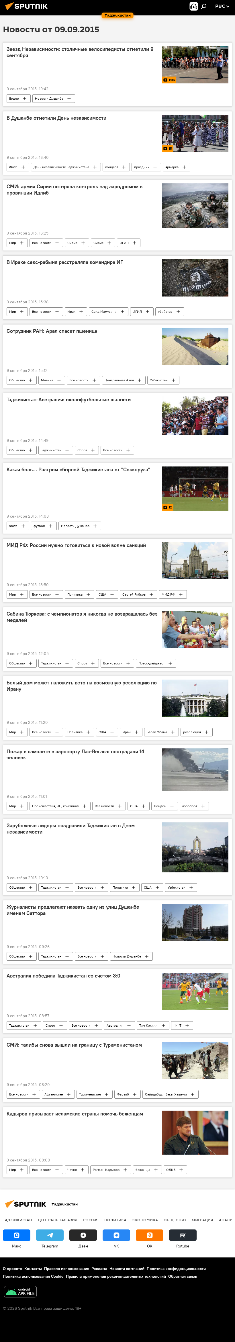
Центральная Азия (119, 380)
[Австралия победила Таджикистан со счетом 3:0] (195, 992)
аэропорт (189, 806)
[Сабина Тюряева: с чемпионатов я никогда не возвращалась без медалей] (195, 629)
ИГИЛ (124, 243)
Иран (126, 732)
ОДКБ (170, 1169)
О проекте (12, 1268)
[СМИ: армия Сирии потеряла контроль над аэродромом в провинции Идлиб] (195, 205)
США (102, 594)
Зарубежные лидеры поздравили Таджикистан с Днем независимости (71, 828)
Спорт (82, 450)
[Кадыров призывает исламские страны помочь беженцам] (195, 1133)
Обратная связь (182, 1276)
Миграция (202, 1219)
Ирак (71, 311)
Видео (14, 98)
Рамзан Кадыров (106, 1169)
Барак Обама (157, 732)
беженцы (143, 1169)
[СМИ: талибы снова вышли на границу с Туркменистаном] (195, 1060)
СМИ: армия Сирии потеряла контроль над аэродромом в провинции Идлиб (74, 189)
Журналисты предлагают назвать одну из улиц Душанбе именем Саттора (73, 910)
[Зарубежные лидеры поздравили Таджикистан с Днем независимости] (195, 847)
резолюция (192, 732)
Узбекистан (159, 380)
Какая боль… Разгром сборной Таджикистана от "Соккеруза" (78, 469)
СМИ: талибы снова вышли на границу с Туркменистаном (74, 1045)
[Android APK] (20, 1292)
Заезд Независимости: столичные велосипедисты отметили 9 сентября (80, 52)
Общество (17, 380)
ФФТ (177, 1025)
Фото (13, 167)
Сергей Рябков (134, 594)
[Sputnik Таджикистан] (28, 11)
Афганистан (53, 1094)
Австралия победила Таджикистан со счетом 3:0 (63, 976)
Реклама (99, 1268)
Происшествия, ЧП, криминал (55, 806)
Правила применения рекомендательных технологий (116, 1276)
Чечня (72, 1169)
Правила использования (66, 1268)
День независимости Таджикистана (61, 167)
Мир (12, 243)
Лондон (160, 806)
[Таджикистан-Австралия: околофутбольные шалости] (195, 415)
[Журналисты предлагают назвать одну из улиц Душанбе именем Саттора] (195, 922)
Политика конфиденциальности (176, 1268)
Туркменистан (90, 1094)
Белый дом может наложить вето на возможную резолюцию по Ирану (82, 686)
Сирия (72, 243)
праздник (141, 167)
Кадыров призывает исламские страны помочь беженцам (75, 1114)
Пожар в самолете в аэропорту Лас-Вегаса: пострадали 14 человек (75, 754)
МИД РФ (168, 594)
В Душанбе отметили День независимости (56, 118)
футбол (39, 526)
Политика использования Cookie (33, 1276)
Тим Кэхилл (148, 1025)
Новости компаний (126, 1268)
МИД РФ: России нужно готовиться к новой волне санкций (76, 545)
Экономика (145, 1219)
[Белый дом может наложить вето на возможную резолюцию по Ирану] (195, 698)
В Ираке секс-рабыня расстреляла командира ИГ (65, 262)
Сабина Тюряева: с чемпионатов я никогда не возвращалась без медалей (82, 617)
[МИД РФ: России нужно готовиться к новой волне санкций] (195, 560)
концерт (111, 167)
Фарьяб (123, 1094)
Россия (91, 1219)
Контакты (33, 1268)
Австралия (115, 1025)
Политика (75, 594)
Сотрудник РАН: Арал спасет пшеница (52, 331)
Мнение (47, 380)
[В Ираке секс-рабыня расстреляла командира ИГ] (195, 278)
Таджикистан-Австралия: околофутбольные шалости (69, 399)
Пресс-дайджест (151, 663)
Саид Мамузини (104, 311)
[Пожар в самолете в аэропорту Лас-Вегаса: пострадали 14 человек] (195, 769)
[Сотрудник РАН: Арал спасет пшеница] (195, 346)
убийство (165, 311)
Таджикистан (51, 450)
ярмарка (172, 167)
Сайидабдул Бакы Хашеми (166, 1094)
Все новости (41, 243)
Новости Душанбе (49, 98)
